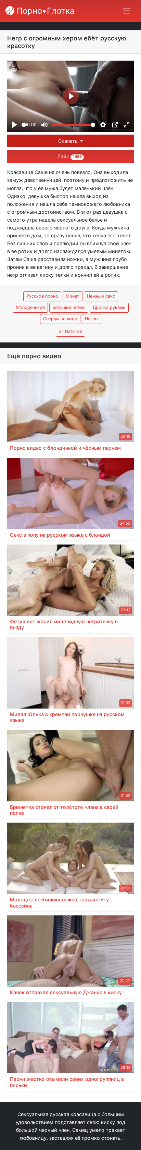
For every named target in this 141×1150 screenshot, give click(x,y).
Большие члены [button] (68, 307)
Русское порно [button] (42, 296)
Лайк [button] (69, 156)
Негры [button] (91, 318)
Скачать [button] (68, 141)
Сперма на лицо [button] (60, 318)
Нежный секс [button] (101, 296)
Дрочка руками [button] (109, 307)
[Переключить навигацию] (127, 11)
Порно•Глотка (44, 11)
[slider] (24, 125)
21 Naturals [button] (70, 331)
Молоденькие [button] (30, 307)
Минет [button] (72, 296)
